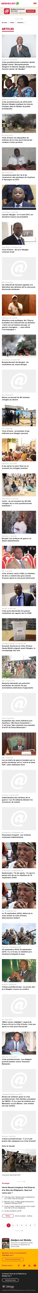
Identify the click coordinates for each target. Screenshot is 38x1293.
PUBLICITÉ (18, 18)
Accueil (4, 22)
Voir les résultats (20, 1216)
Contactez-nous (10, 1280)
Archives (29, 1216)
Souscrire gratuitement (13, 1259)
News (12, 22)
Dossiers (21, 22)
